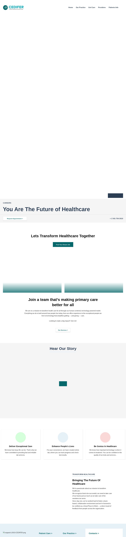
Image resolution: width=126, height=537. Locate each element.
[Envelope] (115, 195)
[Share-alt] (120, 195)
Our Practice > (69, 533)
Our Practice (81, 7)
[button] (121, 7)
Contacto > (94, 533)
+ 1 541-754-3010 (116, 218)
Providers (102, 7)
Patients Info (113, 7)
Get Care (91, 7)
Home (70, 7)
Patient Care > (45, 533)
